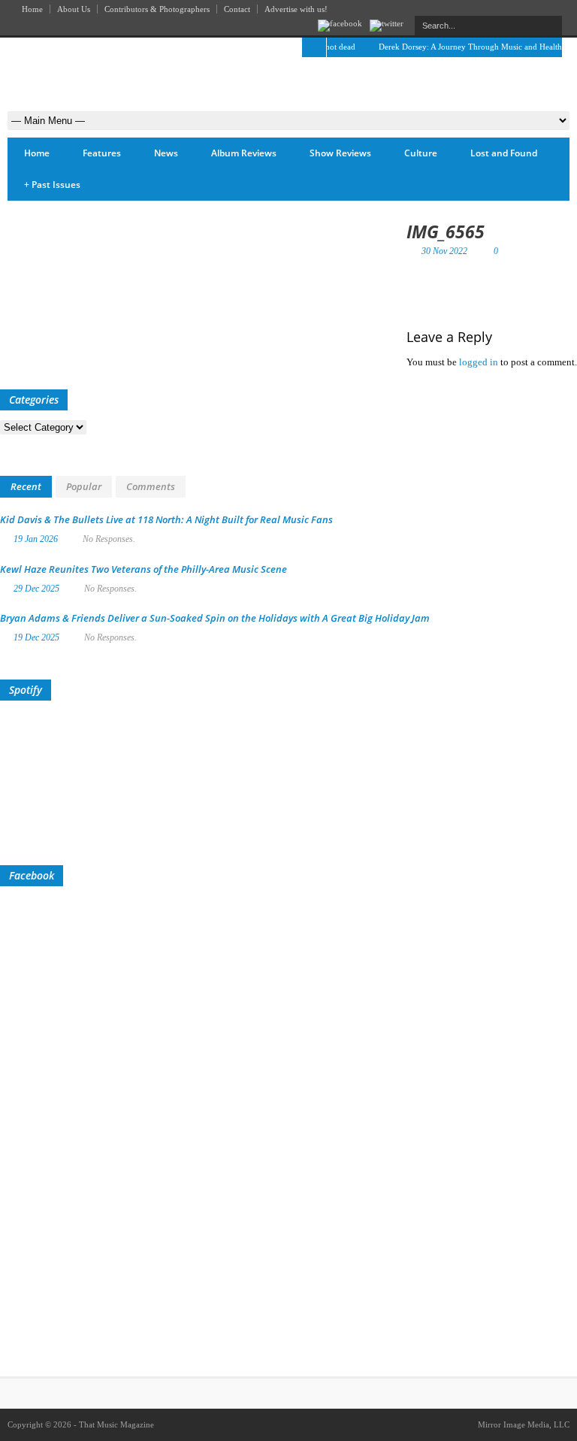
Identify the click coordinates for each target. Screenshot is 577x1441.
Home (32, 9)
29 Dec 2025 (36, 588)
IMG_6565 (445, 231)
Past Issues (52, 184)
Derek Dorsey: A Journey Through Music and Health (461, 46)
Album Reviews (243, 153)
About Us (73, 9)
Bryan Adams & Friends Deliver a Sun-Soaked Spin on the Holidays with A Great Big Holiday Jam (215, 618)
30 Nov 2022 (444, 251)
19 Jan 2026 (36, 539)
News (166, 153)
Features (102, 153)
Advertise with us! (296, 9)
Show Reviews (340, 153)
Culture (420, 153)
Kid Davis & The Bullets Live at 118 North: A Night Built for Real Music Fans (166, 519)
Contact (237, 9)
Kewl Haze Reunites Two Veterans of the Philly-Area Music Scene (143, 569)
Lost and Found (503, 153)
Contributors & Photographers (157, 9)
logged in (478, 362)
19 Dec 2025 (36, 637)
